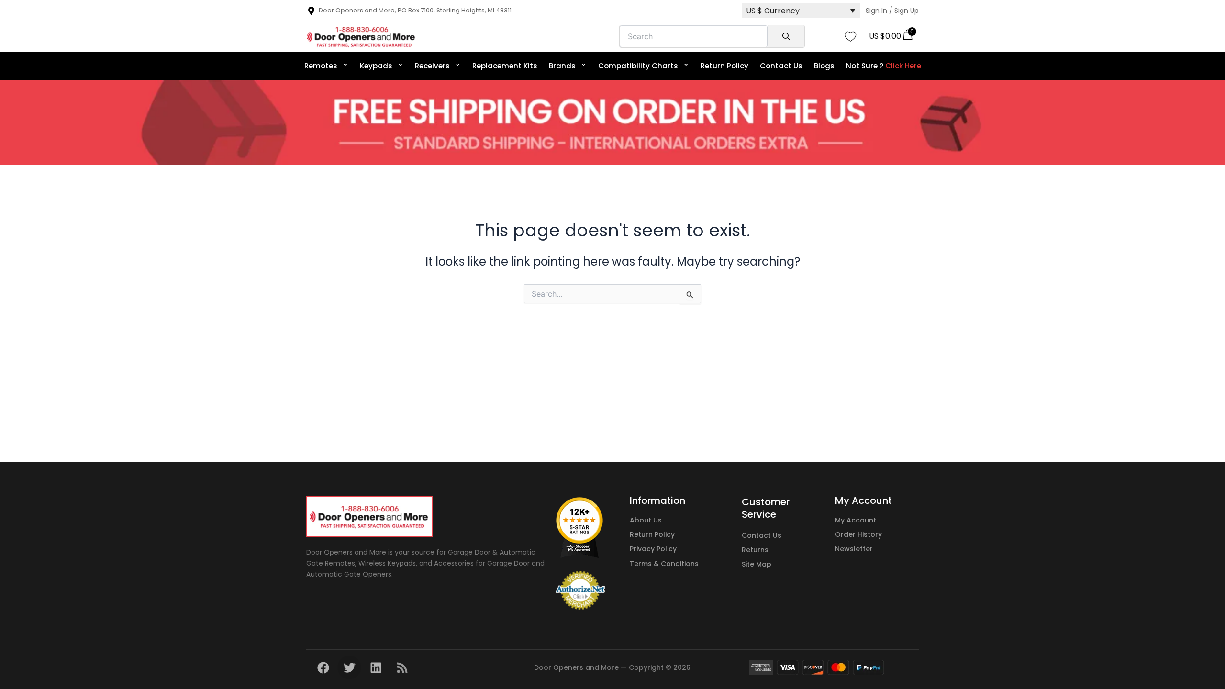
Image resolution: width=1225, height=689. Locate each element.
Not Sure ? (883, 66)
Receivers (438, 64)
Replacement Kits (504, 66)
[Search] (786, 36)
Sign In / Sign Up (892, 10)
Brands (568, 64)
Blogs (824, 66)
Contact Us (781, 66)
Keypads (381, 64)
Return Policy (724, 66)
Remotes (326, 64)
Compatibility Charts (643, 64)
